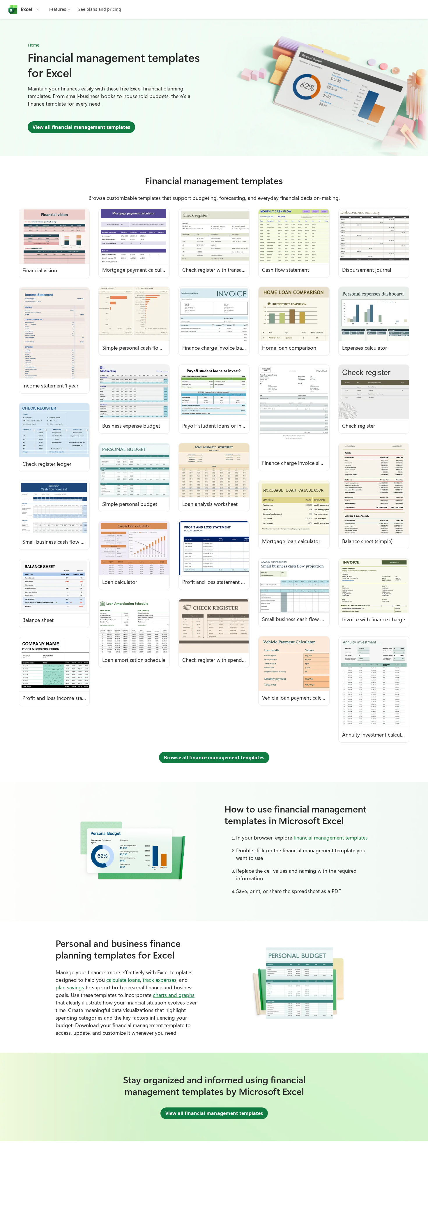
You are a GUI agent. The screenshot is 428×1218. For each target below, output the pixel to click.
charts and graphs (173, 994)
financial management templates (330, 837)
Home (33, 45)
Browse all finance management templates (214, 757)
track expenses (159, 979)
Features (57, 9)
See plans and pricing (99, 9)
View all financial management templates (81, 127)
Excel (26, 9)
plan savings (70, 987)
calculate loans (123, 979)
